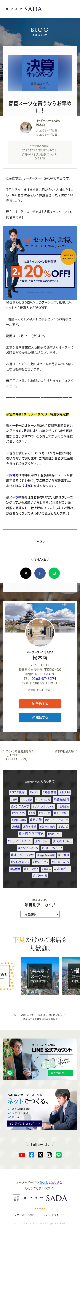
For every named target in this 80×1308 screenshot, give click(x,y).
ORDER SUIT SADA (34, 1223)
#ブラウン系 (43, 800)
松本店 (40, 655)
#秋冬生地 (29, 826)
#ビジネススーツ (28, 848)
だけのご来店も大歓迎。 (40, 943)
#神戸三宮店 (47, 827)
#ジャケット (42, 841)
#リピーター (55, 834)
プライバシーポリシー (25, 1215)
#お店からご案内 (31, 833)
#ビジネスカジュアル (43, 806)
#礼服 (31, 813)
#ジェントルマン (20, 862)
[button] (72, 9)
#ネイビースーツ (60, 862)
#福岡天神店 (19, 820)
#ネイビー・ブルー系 (56, 820)
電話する (41, 717)
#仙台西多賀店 (46, 855)
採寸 (12, 475)
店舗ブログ (31, 782)
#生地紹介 (63, 806)
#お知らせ (62, 868)
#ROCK (63, 855)
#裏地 (13, 800)
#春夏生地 (49, 792)
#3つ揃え (26, 800)
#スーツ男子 (61, 813)
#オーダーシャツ (22, 854)
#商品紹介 (61, 799)
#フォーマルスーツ (52, 848)
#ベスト (34, 792)
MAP (49, 674)
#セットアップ (40, 862)
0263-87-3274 (44, 678)
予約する (41, 703)
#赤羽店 (46, 869)
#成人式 (63, 826)
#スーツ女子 (31, 869)
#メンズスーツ (20, 806)
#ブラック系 (40, 875)
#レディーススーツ (19, 841)
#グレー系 (45, 813)
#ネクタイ (64, 792)
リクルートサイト (52, 1215)
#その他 (36, 819)
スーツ (62, 475)
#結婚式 (15, 869)
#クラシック (18, 813)
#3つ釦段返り (18, 792)
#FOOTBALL (63, 841)
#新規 (16, 826)
